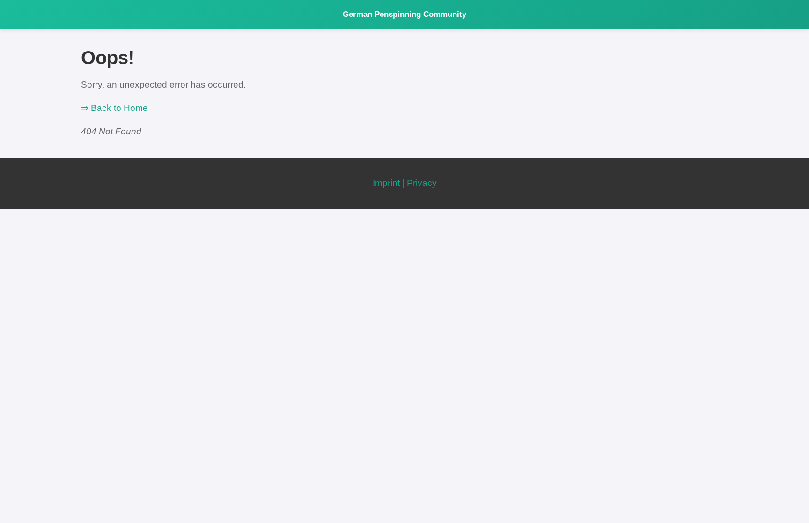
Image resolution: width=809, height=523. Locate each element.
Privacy (422, 183)
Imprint (386, 183)
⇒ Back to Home (114, 108)
